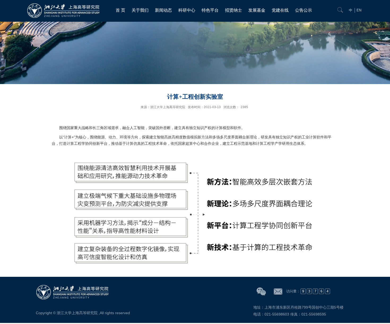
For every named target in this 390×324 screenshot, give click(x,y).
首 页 (120, 10)
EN (359, 10)
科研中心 (186, 10)
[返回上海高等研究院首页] (64, 5)
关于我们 (140, 10)
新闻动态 (163, 10)
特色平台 (210, 10)
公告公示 (303, 10)
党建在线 (280, 10)
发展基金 (256, 10)
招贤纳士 (233, 10)
